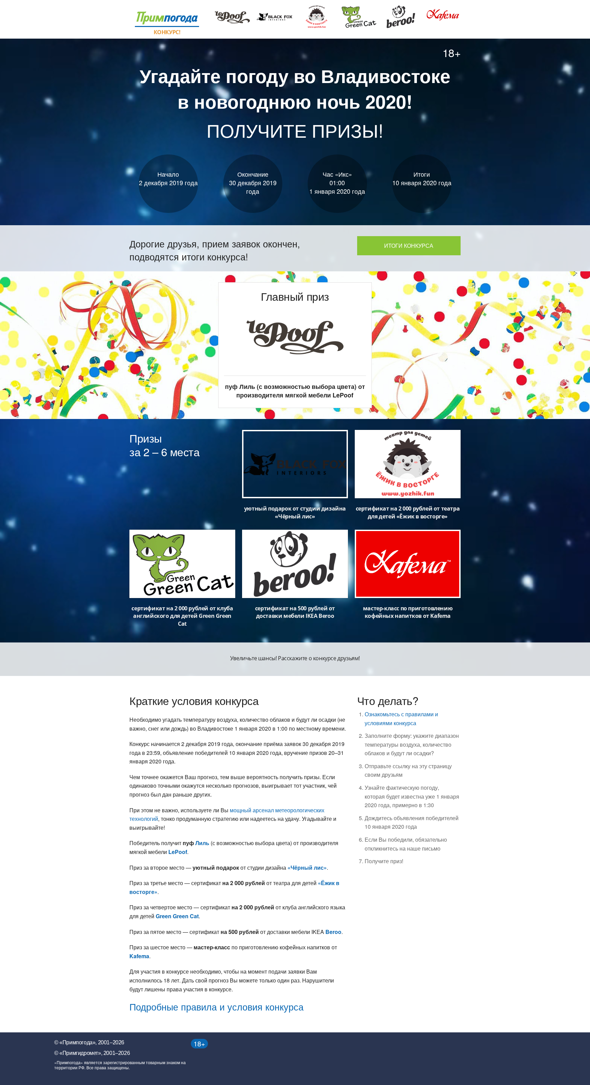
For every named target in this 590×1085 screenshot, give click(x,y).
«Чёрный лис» (307, 867)
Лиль (202, 843)
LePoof (177, 852)
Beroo (333, 932)
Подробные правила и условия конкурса (216, 1006)
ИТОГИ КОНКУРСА (408, 245)
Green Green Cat (177, 916)
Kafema (139, 956)
